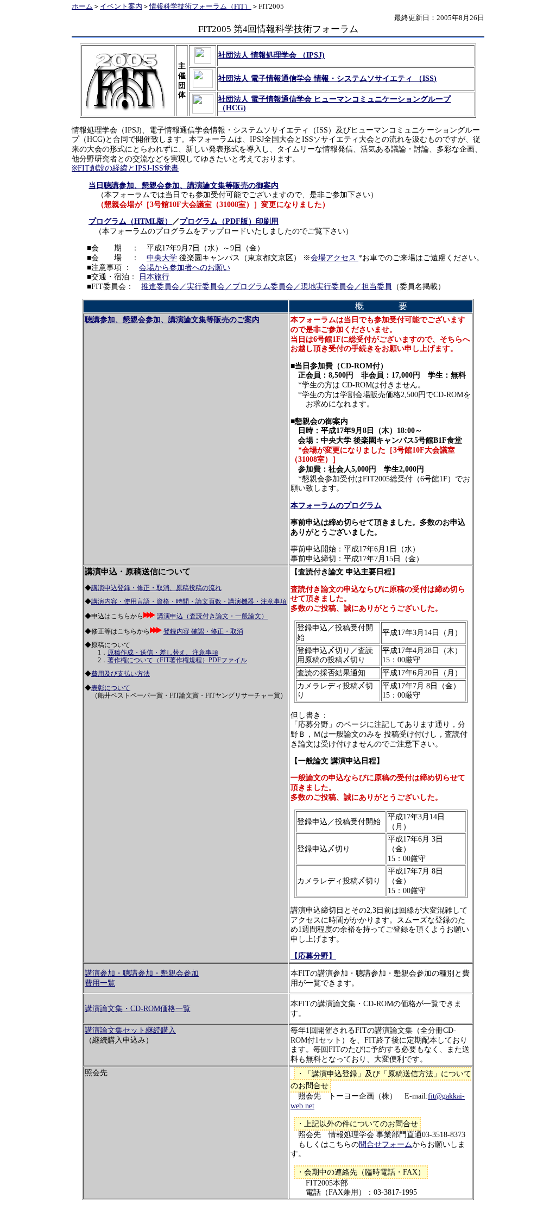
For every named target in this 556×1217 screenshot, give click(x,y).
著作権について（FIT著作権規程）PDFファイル (177, 660)
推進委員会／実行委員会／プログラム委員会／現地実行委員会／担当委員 (266, 287)
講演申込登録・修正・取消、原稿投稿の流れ (156, 588)
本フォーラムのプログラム (336, 505)
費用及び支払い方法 (120, 673)
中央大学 (162, 258)
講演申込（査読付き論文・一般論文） (212, 616)
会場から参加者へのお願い (184, 268)
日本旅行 (154, 277)
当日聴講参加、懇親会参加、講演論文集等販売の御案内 (184, 185)
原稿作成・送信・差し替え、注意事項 (163, 652)
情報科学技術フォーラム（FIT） (200, 6)
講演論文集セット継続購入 (130, 1030)
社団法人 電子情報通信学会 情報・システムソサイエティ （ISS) (327, 78)
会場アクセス (334, 258)
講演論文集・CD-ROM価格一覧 (138, 1009)
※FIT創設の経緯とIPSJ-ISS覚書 (125, 168)
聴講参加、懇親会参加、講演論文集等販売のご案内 (172, 320)
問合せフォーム (385, 1144)
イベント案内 (121, 6)
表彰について (110, 688)
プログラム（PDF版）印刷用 (229, 221)
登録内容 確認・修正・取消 (203, 631)
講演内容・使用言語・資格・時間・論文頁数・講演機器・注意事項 (189, 601)
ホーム (82, 6)
